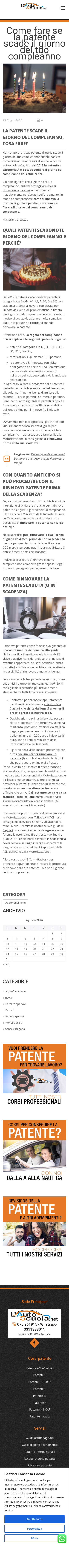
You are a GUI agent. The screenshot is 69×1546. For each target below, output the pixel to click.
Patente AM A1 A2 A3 (40, 1368)
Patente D (39, 1396)
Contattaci (16, 700)
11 (16, 943)
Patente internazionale (40, 1452)
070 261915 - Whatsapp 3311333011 (37, 1326)
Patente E (39, 1403)
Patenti (9, 1010)
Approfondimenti (15, 902)
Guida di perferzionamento (40, 1445)
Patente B (39, 1375)
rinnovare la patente (16, 190)
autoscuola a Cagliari (16, 165)
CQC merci (34, 357)
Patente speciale (15, 1004)
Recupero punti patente (40, 1459)
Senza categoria (15, 1028)
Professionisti (13, 1022)
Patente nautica (39, 1416)
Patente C (39, 1389)
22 (52, 949)
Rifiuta (34, 1538)
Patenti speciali (14, 1016)
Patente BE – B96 (39, 1382)
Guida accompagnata (40, 1438)
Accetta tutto (34, 1519)
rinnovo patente (16, 646)
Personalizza (34, 1528)
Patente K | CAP (39, 1409)
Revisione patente (40, 1465)
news (8, 997)
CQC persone (52, 357)
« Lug (6, 964)
